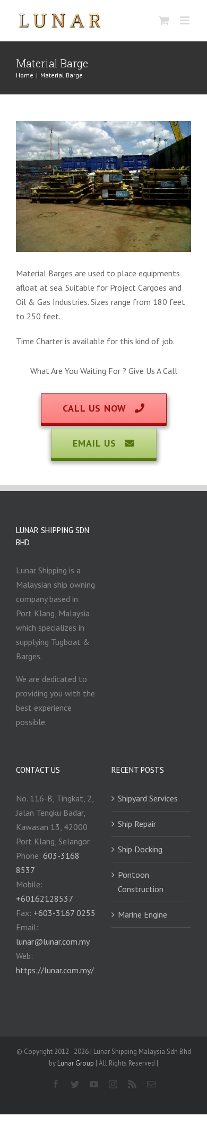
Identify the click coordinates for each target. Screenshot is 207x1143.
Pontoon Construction (140, 881)
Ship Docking (140, 849)
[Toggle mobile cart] (164, 20)
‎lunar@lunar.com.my (53, 941)
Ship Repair (137, 823)
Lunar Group (76, 1063)
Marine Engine (142, 914)
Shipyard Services (148, 798)
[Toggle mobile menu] (185, 20)
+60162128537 (44, 898)
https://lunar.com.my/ (55, 970)
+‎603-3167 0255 (64, 913)
